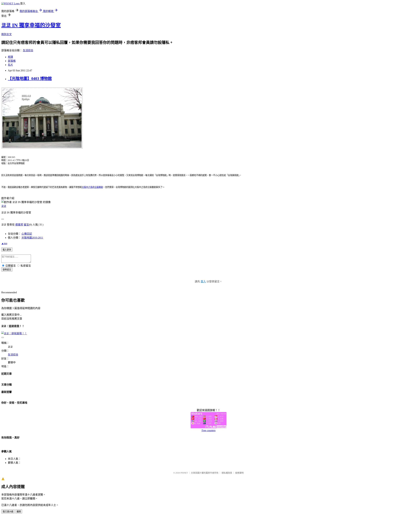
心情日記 (27, 233)
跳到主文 (6, 34)
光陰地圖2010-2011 (32, 237)
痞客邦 (19, 224)
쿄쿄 (3, 206)
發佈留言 (7, 269)
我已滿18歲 (8, 511)
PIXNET (184, 473)
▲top (4, 243)
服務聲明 (239, 473)
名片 (10, 64)
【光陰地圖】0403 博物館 (30, 78)
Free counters (209, 430)
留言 (26, 224)
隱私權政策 (227, 473)
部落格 (12, 60)
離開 (19, 511)
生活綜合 (28, 50)
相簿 (10, 57)
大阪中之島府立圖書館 (92, 187)
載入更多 (7, 249)
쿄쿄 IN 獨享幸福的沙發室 (31, 25)
